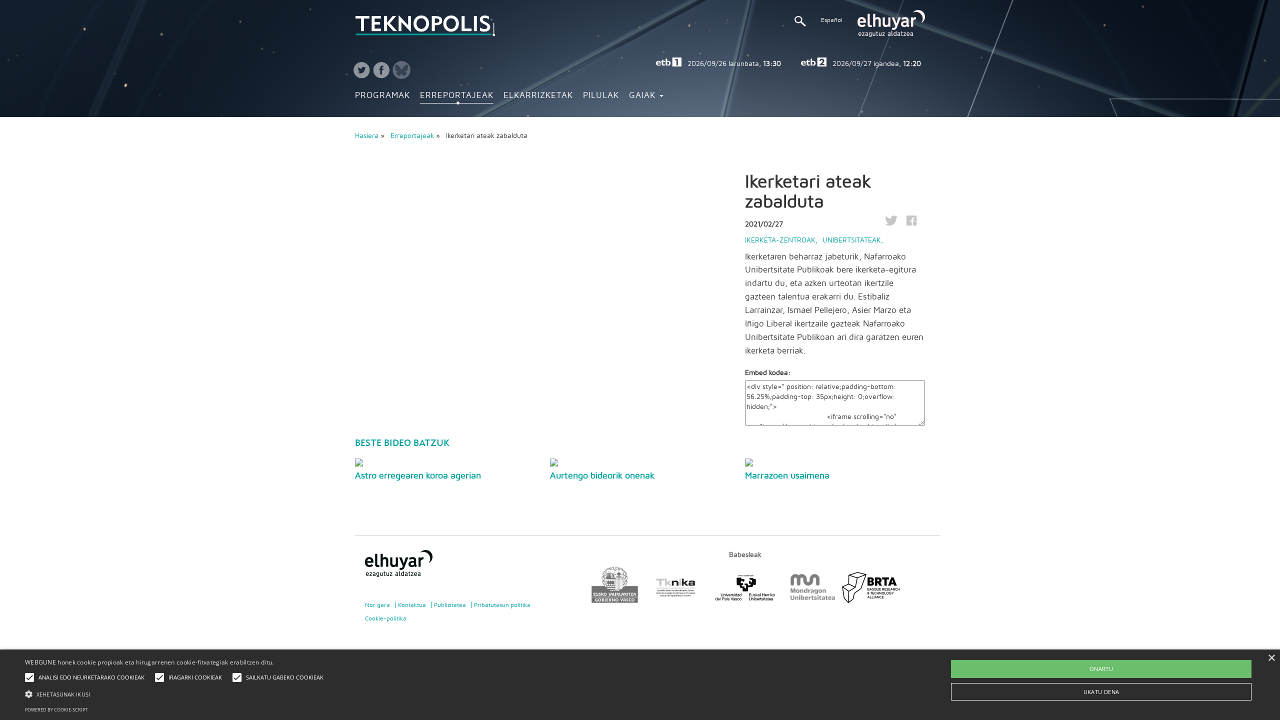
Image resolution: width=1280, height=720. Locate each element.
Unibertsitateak (851, 240)
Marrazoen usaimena (787, 476)
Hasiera (366, 136)
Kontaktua (412, 605)
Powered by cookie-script (56, 709)
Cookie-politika (385, 619)
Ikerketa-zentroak (780, 240)
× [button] (1271, 658)
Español (831, 20)
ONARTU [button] (1101, 668)
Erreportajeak (457, 96)
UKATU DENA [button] (1102, 692)
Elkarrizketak (538, 96)
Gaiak (643, 96)
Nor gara (377, 605)
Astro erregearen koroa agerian (418, 476)
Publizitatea (450, 605)
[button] (176, 693)
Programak (382, 96)
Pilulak (601, 96)
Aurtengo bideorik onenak (602, 476)
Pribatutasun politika (502, 605)
